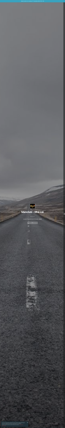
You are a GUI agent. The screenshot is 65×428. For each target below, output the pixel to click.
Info (32, 222)
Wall (64, 214)
